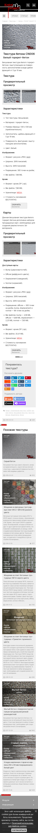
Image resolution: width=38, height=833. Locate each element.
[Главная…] (15, 8)
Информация (8, 805)
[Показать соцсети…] (34, 5)
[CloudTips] (19, 399)
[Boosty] (8, 399)
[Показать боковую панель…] (4, 16)
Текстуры (12, 21)
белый (8, 411)
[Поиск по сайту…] (28, 5)
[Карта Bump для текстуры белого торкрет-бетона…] (12, 254)
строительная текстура (18, 411)
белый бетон (15, 415)
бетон (22, 415)
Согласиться (19, 830)
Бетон (21, 21)
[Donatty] (8, 403)
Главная (4, 21)
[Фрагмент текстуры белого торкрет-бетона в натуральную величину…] (12, 102)
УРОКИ (15, 16)
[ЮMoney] (19, 403)
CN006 (29, 411)
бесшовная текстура (21, 413)
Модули (5, 800)
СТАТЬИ (24, 16)
